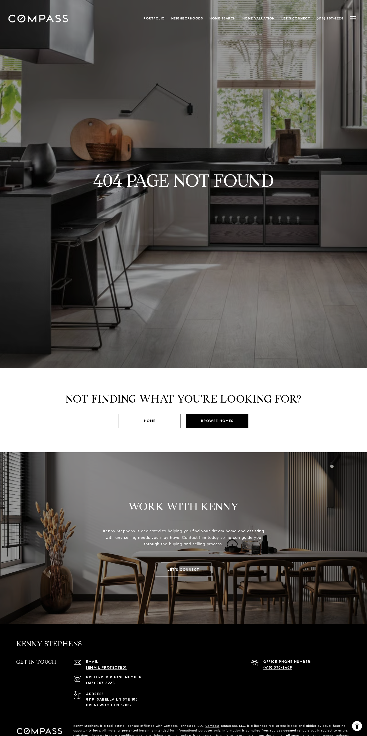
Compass (212, 726)
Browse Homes (217, 421)
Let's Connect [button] (183, 570)
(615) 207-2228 (100, 683)
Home (150, 421)
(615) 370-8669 (277, 667)
